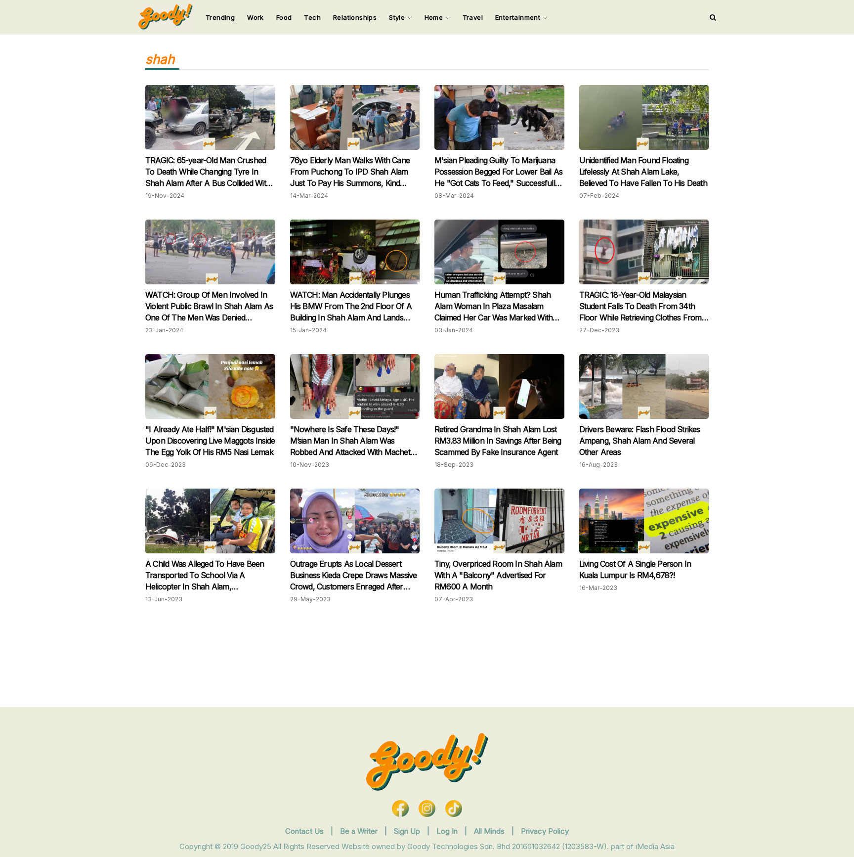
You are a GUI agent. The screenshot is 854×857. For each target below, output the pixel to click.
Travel (473, 17)
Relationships (355, 17)
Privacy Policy (545, 831)
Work (255, 17)
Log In (448, 831)
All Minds (490, 831)
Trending (220, 17)
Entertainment (519, 17)
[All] (713, 17)
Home (435, 17)
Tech (312, 17)
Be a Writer (359, 831)
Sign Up (408, 831)
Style (398, 17)
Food (284, 17)
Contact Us (304, 831)
